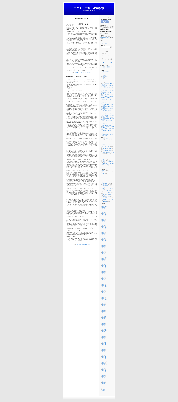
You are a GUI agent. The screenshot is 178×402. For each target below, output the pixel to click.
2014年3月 (103, 324)
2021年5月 (103, 245)
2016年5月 (103, 293)
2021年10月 (104, 240)
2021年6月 (103, 244)
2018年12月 (104, 265)
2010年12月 (104, 370)
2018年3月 (103, 273)
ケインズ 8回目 (104, 183)
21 (110, 58)
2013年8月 (103, 332)
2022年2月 (103, 238)
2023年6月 (103, 220)
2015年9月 (103, 303)
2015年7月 (103, 305)
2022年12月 (104, 227)
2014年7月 (103, 319)
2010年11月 (104, 371)
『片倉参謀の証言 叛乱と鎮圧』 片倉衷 (76, 76)
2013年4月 (103, 337)
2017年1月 (103, 284)
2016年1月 (103, 298)
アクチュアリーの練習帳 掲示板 (107, 66)
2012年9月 (103, 345)
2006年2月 (103, 383)
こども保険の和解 (104, 196)
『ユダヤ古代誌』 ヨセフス (106, 110)
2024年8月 (103, 207)
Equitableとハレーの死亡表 (106, 192)
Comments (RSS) (92, 398)
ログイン (103, 389)
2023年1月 (103, 226)
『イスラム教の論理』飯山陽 (106, 148)
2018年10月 (104, 267)
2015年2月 (103, 311)
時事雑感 (82, 72)
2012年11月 (104, 343)
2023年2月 (103, 225)
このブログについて (105, 71)
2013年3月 (103, 338)
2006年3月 (103, 382)
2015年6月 (103, 306)
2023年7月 (103, 219)
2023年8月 (103, 218)
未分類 (103, 77)
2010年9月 (103, 374)
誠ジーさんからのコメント (106, 43)
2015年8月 (103, 304)
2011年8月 (103, 361)
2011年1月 (103, 369)
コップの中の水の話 (105, 185)
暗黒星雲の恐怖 (104, 76)
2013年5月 (103, 336)
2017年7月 (103, 278)
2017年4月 (103, 280)
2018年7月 (103, 270)
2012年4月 (103, 351)
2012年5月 (103, 350)
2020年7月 (103, 252)
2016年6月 (103, 292)
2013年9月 (103, 331)
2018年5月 (103, 271)
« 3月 (104, 62)
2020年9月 (103, 251)
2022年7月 (103, 232)
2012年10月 (104, 344)
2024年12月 (104, 206)
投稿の (104, 390)
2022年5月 (103, 234)
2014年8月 (103, 318)
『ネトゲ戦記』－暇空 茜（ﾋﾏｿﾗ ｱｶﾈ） (108, 87)
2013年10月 (104, 330)
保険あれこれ (78, 72)
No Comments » (88, 72)
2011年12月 (104, 356)
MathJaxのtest (104, 165)
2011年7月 (103, 362)
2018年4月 (103, 272)
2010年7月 (103, 376)
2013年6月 (103, 335)
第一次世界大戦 (104, 201)
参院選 (103, 170)
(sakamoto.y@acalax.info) (104, 37)
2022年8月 (103, 231)
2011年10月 (104, 358)
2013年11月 (104, 329)
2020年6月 (103, 253)
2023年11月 (104, 215)
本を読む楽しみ (80, 244)
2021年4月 (103, 246)
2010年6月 (103, 377)
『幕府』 (103, 173)
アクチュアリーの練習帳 (89, 8)
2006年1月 (103, 384)
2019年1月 (103, 264)
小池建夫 (107, 164)
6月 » (111, 62)
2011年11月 (104, 357)
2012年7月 (103, 348)
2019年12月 (104, 257)
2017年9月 (103, 277)
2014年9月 (103, 317)
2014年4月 (103, 323)
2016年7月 (103, 291)
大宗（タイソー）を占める (106, 146)
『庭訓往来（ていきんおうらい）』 (107, 117)
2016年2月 (103, 297)
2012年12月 (104, 342)
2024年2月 (103, 212)
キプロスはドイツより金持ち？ (107, 194)
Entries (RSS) (85, 398)
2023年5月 (103, 221)
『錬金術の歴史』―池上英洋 (106, 130)
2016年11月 (104, 286)
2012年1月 (103, 355)
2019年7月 (103, 258)
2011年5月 (103, 364)
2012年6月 (103, 349)
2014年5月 (103, 322)
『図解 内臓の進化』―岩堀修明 (107, 125)
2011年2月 (103, 368)
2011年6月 (103, 363)
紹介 (102, 182)
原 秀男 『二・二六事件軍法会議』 (108, 161)
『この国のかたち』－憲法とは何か (107, 199)
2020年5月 (103, 254)
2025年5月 (103, 205)
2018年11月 (104, 266)
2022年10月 (104, 228)
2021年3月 (103, 247)
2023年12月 (104, 214)
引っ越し (103, 159)
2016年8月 (103, 290)
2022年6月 (103, 233)
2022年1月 (103, 239)
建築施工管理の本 (104, 184)
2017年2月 (103, 283)
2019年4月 (103, 260)
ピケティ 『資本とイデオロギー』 (107, 120)
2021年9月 (103, 241)
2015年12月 (104, 299)
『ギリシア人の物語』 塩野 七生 (107, 190)
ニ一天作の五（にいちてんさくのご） (108, 186)
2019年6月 (103, 259)
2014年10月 (104, 316)
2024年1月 (103, 213)
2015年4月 (103, 309)
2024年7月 (103, 208)
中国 (102, 133)
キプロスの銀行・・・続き (106, 197)
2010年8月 (103, 375)
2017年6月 (103, 279)
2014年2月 (103, 325)
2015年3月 (103, 310)
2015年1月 (103, 312)
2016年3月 (103, 296)
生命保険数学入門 (104, 68)
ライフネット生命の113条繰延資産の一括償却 (77, 24)
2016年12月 (104, 285)
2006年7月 (103, 381)
